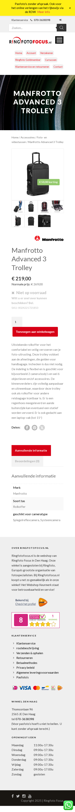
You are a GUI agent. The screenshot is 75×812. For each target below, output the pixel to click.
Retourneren (24, 658)
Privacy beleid (25, 667)
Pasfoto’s (22, 677)
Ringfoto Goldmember (28, 59)
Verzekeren (46, 53)
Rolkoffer (19, 506)
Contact (57, 66)
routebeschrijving (27, 648)
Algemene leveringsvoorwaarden (37, 672)
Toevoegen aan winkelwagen (35, 331)
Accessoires (28, 137)
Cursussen (51, 59)
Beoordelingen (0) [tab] (27, 461)
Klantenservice (26, 643)
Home (18, 53)
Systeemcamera (50, 520)
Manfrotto (20, 493)
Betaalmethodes (26, 662)
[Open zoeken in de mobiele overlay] (37, 25)
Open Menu (59, 40)
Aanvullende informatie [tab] (31, 450)
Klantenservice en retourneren (32, 66)
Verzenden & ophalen (29, 653)
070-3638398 (25, 719)
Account (31, 53)
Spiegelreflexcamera (26, 520)
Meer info (43, 12)
